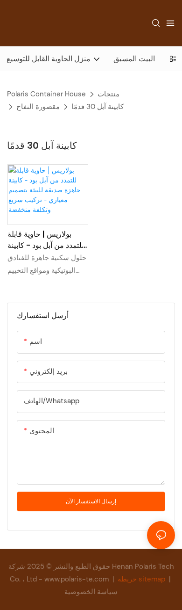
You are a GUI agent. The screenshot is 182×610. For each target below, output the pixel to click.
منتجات (108, 94)
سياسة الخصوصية (91, 591)
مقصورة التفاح (38, 106)
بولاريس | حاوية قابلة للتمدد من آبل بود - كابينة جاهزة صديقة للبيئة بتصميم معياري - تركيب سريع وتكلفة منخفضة (45, 240)
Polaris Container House (46, 94)
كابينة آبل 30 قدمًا (97, 106)
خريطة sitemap (141, 579)
